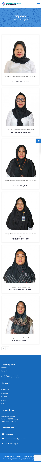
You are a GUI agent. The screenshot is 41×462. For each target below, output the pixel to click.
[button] (38, 3)
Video (5, 400)
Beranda (15, 20)
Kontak (5, 393)
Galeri (5, 397)
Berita (5, 404)
